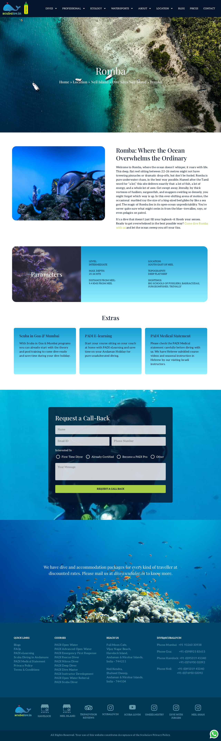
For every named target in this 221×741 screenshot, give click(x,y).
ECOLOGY (96, 8)
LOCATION (162, 8)
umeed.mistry (154, 714)
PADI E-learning (98, 335)
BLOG (181, 8)
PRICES (194, 8)
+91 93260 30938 (190, 645)
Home (64, 81)
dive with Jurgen (176, 716)
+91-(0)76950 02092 (192, 662)
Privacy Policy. (162, 735)
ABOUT (142, 8)
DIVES (49, 8)
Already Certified (103, 457)
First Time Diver (72, 457)
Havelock (44, 716)
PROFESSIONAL (71, 8)
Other (160, 457)
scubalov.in (110, 714)
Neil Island (99, 81)
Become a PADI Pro (134, 457)
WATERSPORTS (120, 8)
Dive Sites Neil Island (129, 81)
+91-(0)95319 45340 (193, 658)
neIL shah (198, 714)
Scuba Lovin (132, 714)
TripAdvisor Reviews (88, 716)
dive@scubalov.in (129, 573)
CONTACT (209, 8)
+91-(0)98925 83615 (192, 651)
